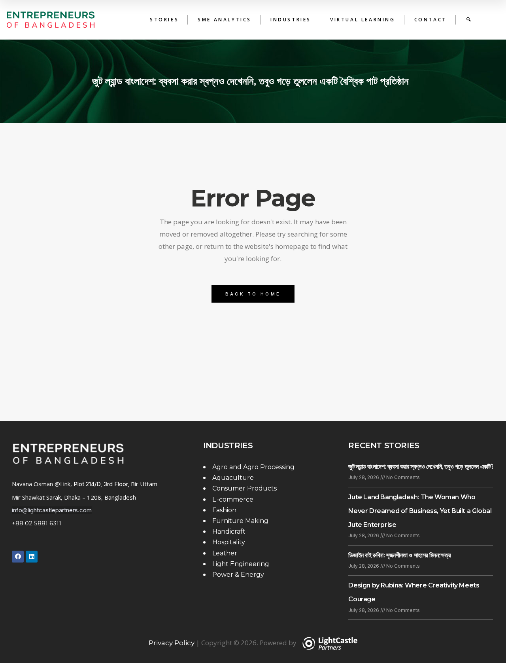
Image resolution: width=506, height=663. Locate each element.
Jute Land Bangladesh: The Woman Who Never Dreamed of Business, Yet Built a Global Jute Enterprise (419, 511)
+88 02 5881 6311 (36, 523)
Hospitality (228, 542)
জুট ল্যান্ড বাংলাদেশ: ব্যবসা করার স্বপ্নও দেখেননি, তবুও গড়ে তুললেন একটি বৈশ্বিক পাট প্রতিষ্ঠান (253, 81)
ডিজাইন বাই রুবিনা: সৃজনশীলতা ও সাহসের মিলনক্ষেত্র (399, 555)
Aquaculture (233, 477)
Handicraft (228, 531)
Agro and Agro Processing (253, 467)
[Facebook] (18, 557)
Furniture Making (240, 521)
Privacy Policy (171, 643)
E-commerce (232, 499)
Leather (224, 553)
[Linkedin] (32, 557)
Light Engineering (240, 564)
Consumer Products (244, 488)
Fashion (224, 510)
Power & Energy (238, 574)
